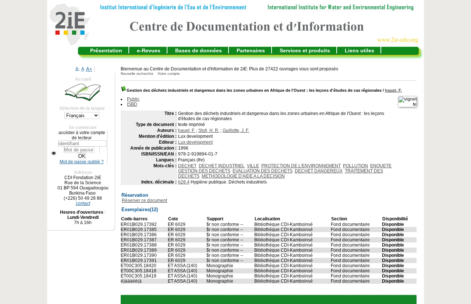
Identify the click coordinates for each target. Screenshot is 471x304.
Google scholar (257, 299)
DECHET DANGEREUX (319, 171)
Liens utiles (359, 50)
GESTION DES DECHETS (204, 171)
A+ (89, 69)
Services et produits (305, 50)
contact (83, 203)
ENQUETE (381, 165)
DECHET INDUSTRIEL (222, 165)
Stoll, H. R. (208, 130)
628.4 (184, 182)
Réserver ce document (144, 200)
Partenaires (251, 50)
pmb (286, 299)
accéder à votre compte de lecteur (82, 135)
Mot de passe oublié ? (82, 161)
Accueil (83, 79)
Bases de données (198, 50)
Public (133, 99)
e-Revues (148, 50)
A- (77, 68)
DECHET (187, 165)
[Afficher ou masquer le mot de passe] (54, 153)
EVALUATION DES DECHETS (263, 171)
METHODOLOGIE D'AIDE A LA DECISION (243, 176)
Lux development (195, 142)
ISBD (132, 104)
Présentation (106, 50)
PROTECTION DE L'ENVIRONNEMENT (301, 165)
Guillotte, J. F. (236, 130)
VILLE (253, 165)
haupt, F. (393, 90)
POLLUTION (355, 165)
